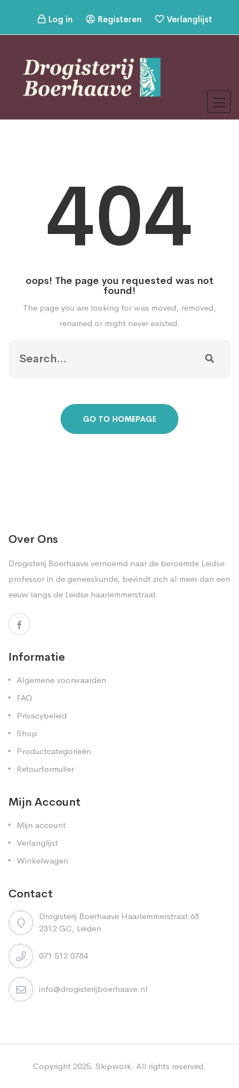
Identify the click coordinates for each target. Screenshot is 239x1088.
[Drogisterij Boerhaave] (91, 76)
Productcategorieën (54, 751)
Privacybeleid (42, 715)
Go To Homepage (119, 419)
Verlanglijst (189, 19)
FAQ (24, 697)
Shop (27, 733)
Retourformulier (45, 768)
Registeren (120, 19)
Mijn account (41, 825)
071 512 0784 (63, 955)
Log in (60, 19)
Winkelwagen (42, 860)
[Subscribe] (209, 359)
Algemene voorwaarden (61, 680)
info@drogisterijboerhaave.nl (93, 989)
